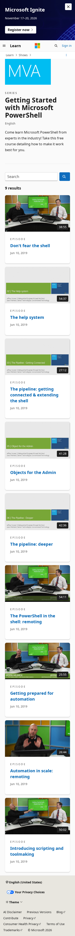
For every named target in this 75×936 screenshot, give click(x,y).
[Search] (64, 176)
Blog (59, 912)
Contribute (10, 918)
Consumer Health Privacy (20, 924)
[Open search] (56, 45)
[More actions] (66, 55)
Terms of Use (55, 924)
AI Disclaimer (12, 912)
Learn (10, 55)
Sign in (67, 46)
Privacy (28, 918)
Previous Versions (39, 912)
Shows (23, 55)
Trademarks (11, 930)
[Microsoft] (37, 45)
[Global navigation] (4, 45)
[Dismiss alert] (68, 6)
